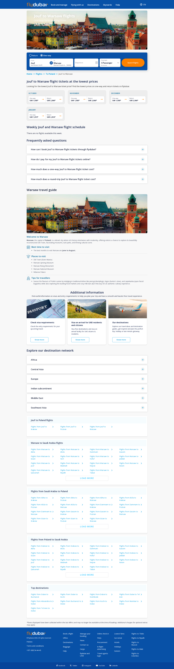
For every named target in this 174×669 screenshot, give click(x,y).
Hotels (116, 642)
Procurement (102, 642)
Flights (39, 74)
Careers (117, 651)
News (82, 640)
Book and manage (59, 5)
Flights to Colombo (135, 654)
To (54, 60)
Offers (65, 638)
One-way (47, 55)
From (32, 60)
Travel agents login (102, 654)
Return (35, 55)
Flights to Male (137, 649)
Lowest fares (119, 634)
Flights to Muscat (135, 643)
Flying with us (77, 5)
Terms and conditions (35, 646)
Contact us (84, 645)
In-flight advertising (101, 648)
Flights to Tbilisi (137, 634)
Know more (39, 340)
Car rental (118, 638)
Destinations (93, 5)
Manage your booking (85, 635)
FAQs (99, 638)
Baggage (66, 647)
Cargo (82, 649)
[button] (87, 149)
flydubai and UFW (85, 654)
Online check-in (103, 634)
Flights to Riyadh (138, 638)
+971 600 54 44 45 (34, 650)
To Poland (50, 74)
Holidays (117, 647)
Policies (29, 642)
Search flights (132, 62)
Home (29, 74)
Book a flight (68, 634)
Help (118, 5)
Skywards (107, 5)
